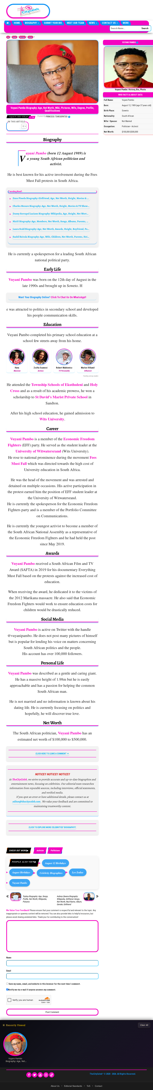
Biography (31, 22)
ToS (88, 1086)
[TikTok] (51, 1074)
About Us (55, 1086)
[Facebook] (29, 1074)
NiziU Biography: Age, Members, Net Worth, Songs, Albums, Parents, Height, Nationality (51, 221)
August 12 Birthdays (55, 863)
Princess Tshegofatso (57, 116)
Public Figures (22, 37)
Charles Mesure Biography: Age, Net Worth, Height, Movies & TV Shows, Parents (51, 206)
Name (8, 957)
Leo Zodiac (78, 872)
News (92, 22)
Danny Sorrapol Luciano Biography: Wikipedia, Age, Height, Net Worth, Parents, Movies (51, 213)
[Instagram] (46, 1074)
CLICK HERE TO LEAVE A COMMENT (51, 753)
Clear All (144, 1025)
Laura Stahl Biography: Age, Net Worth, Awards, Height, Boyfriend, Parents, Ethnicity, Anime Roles (51, 229)
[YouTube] (40, 1074)
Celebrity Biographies (51, 873)
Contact (98, 1086)
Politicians (30, 37)
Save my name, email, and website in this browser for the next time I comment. (45, 984)
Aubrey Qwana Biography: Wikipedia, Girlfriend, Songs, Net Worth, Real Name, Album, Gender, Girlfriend (69, 900)
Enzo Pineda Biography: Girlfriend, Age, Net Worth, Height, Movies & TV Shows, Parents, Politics (51, 198)
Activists (40, 850)
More (126, 22)
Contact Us (109, 22)
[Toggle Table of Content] (22, 126)
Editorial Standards (73, 1086)
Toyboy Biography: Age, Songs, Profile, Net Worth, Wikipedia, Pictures (35, 899)
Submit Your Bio (53, 22)
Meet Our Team (75, 22)
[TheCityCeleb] (7, 23)
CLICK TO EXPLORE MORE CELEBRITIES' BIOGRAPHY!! (52, 827)
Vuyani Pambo (19, 883)
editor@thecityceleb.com (26, 801)
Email (8, 971)
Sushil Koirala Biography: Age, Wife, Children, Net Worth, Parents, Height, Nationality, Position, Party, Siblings (51, 236)
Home (17, 22)
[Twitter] (34, 1074)
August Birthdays (21, 872)
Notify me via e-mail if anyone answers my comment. (32, 990)
